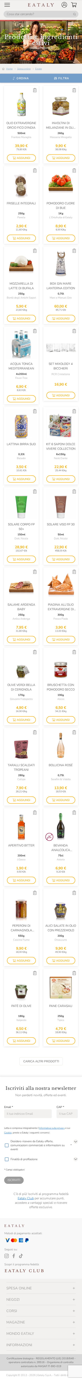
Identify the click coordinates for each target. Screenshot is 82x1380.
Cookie (8, 1132)
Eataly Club (26, 1198)
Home (9, 68)
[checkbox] (6, 1145)
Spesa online (24, 68)
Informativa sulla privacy (52, 1128)
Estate (38, 68)
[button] (64, 5)
